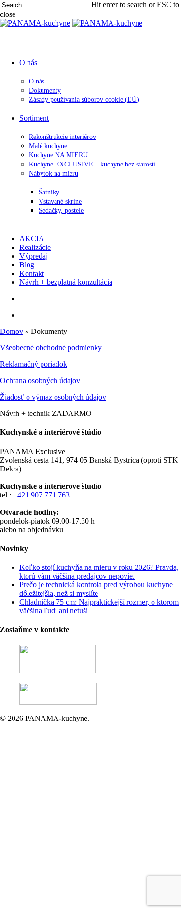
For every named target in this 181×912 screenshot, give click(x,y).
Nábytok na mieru (119, 821)
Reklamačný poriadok (33, 364)
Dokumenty (110, 752)
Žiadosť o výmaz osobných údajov (53, 397)
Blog (79, 882)
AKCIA (84, 856)
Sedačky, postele (136, 847)
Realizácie (88, 865)
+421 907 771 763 (41, 495)
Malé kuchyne (113, 787)
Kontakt (84, 891)
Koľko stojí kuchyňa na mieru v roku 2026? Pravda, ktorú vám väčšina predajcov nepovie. (99, 571)
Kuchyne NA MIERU (126, 795)
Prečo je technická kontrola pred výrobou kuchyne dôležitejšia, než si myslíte (96, 588)
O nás (81, 735)
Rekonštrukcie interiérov (129, 778)
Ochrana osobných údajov (40, 380)
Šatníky (122, 830)
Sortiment (87, 769)
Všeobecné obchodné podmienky (51, 348)
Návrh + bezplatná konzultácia (119, 900)
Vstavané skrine (135, 839)
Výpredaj (86, 874)
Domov (11, 331)
